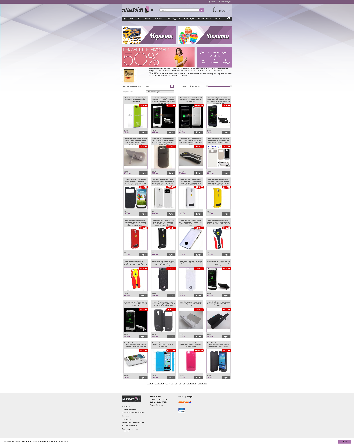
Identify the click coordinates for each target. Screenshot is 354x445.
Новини (218, 19)
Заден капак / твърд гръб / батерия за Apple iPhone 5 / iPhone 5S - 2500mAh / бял (191, 263)
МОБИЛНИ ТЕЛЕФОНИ (153, 19)
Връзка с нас (126, 406)
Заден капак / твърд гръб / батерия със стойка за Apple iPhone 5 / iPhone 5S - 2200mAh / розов (191, 344)
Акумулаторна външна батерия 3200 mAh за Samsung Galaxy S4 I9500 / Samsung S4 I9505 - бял (135, 304)
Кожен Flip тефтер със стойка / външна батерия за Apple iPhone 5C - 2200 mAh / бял (190, 304)
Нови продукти (173, 19)
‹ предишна (160, 383)
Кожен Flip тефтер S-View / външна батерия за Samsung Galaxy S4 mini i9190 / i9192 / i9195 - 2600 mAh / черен (163, 304)
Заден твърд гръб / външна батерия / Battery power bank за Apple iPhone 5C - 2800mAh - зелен (135, 99)
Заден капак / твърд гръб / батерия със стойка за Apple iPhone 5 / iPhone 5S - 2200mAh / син (163, 344)
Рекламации (126, 419)
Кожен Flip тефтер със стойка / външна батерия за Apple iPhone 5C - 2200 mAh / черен (218, 304)
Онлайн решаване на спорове (133, 422)
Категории (134, 19)
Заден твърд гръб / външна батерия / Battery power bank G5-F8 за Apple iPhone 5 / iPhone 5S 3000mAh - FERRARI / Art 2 (218, 222)
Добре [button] (345, 441)
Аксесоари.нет (131, 399)
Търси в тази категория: (132, 86)
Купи (143, 132)
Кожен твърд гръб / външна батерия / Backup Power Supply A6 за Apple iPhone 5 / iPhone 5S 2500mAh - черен (163, 263)
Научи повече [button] (63, 441)
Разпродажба (204, 19)
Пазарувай (184, 402)
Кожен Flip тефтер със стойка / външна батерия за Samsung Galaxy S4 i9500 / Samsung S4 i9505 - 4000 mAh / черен (218, 344)
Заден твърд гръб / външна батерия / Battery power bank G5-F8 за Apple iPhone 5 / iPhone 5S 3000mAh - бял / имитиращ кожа (190, 223)
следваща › (192, 383)
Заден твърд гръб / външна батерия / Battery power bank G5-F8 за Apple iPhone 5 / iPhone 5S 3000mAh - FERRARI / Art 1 (135, 263)
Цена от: (183, 86)
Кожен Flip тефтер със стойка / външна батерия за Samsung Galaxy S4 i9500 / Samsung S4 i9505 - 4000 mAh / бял (135, 344)
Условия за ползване (129, 409)
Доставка (125, 416)
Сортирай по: (128, 92)
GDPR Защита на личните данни (133, 412)
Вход (213, 2)
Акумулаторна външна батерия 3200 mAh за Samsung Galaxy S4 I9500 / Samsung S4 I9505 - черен (218, 263)
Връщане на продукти (130, 426)
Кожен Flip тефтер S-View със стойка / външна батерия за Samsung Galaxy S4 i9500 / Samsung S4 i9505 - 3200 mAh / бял (219, 141)
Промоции (189, 19)
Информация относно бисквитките (130, 430)
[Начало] (139, 10)
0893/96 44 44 (224, 11)
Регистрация (225, 2)
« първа (150, 383)
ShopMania (181, 410)
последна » (203, 383)
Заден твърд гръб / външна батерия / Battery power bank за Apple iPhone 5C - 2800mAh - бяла (191, 99)
